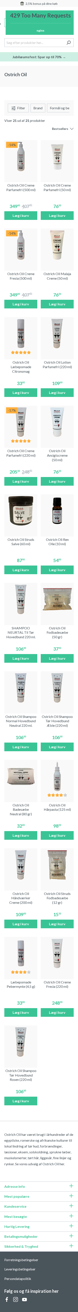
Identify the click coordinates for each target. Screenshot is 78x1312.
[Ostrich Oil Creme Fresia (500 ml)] (21, 245)
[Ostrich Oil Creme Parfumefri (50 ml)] (57, 156)
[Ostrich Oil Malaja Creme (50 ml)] (57, 245)
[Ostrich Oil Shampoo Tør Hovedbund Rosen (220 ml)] (21, 1042)
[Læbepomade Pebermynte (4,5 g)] (21, 953)
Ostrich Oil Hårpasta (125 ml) (57, 807)
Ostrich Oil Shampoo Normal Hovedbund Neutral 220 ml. (20, 721)
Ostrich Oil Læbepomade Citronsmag (21, 366)
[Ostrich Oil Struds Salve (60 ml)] (21, 510)
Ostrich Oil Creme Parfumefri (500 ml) (21, 187)
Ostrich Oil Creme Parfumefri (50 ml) (57, 187)
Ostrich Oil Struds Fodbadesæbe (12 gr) (57, 898)
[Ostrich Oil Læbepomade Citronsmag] (21, 333)
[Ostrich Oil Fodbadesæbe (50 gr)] (57, 599)
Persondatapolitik (17, 1279)
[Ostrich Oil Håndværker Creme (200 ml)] (21, 865)
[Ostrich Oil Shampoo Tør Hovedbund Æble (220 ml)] (57, 688)
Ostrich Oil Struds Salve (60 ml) (21, 541)
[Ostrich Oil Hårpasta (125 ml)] (57, 776)
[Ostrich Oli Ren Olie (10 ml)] (57, 510)
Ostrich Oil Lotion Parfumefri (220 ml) (57, 364)
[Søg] (68, 42)
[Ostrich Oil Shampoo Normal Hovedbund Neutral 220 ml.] (21, 688)
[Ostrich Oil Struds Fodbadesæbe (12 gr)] (57, 865)
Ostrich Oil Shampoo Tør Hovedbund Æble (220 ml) (57, 721)
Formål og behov (62, 108)
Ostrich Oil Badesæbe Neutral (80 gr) (21, 809)
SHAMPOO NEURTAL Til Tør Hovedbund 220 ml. (21, 632)
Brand (37, 108)
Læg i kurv (21, 215)
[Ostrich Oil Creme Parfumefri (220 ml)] (21, 422)
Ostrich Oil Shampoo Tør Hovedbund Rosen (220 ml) (20, 1075)
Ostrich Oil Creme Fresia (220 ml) (57, 984)
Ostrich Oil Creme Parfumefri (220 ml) (21, 453)
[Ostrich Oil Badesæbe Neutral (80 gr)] (21, 776)
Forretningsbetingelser (21, 1260)
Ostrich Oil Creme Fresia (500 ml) (20, 276)
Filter (20, 108)
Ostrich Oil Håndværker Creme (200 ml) (20, 898)
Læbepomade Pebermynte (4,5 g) (21, 984)
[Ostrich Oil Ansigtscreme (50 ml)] (57, 422)
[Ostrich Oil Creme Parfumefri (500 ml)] (21, 156)
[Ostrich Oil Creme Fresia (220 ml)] (57, 953)
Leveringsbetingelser (20, 1269)
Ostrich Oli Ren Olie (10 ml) (57, 541)
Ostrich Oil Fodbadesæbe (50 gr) (57, 632)
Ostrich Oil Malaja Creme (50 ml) (57, 276)
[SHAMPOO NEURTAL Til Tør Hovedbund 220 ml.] (21, 599)
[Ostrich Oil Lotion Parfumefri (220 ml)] (57, 333)
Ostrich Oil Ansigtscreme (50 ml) (57, 455)
